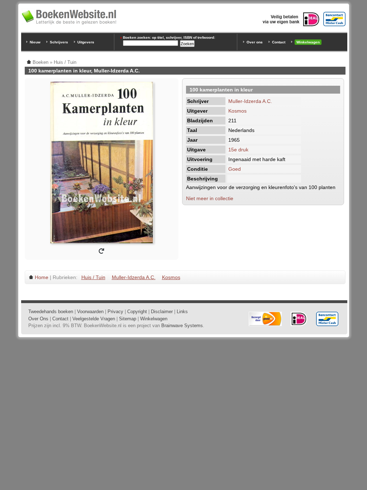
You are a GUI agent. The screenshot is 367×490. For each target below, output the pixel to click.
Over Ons (38, 318)
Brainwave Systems (182, 325)
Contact (278, 42)
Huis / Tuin (93, 277)
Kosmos (237, 111)
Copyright (137, 311)
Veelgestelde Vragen (93, 318)
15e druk (238, 149)
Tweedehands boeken (50, 311)
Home (41, 277)
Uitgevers (85, 42)
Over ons (255, 42)
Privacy (115, 311)
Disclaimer (162, 311)
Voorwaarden (90, 311)
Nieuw (35, 42)
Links (182, 311)
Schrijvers (59, 42)
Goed (234, 169)
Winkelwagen (308, 42)
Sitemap (127, 318)
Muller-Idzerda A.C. (250, 101)
